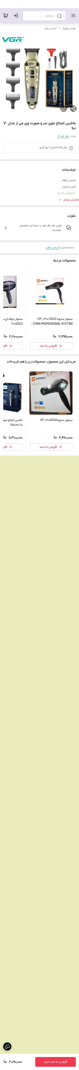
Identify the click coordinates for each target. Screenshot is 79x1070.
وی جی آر (63, 136)
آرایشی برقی (50, 28)
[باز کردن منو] (72, 15)
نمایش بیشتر (71, 200)
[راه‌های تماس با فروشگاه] (7, 1046)
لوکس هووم (69, 28)
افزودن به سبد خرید (55, 1062)
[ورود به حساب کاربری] (16, 15)
